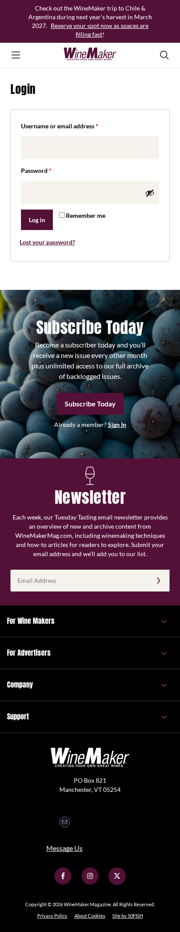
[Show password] (150, 193)
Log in (37, 220)
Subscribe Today (90, 403)
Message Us (64, 848)
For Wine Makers (31, 621)
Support (18, 716)
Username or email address (72, 126)
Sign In (117, 424)
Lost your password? (47, 242)
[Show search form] (164, 55)
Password (48, 170)
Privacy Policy (52, 915)
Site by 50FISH (127, 915)
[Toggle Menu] (15, 55)
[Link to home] (90, 55)
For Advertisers (29, 652)
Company (20, 684)
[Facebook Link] (63, 882)
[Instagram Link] (90, 882)
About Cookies (89, 915)
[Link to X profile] (117, 882)
